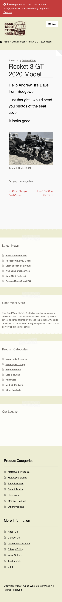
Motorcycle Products (16, 359)
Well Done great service (18, 270)
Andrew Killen (29, 60)
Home (6, 41)
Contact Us (14, 537)
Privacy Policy (15, 549)
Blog (10, 566)
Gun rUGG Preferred (16, 275)
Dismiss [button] (7, 12)
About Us (13, 531)
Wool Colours (15, 555)
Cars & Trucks (13, 374)
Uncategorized (18, 41)
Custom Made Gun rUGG (18, 281)
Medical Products (14, 384)
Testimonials (14, 561)
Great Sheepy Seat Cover (18, 193)
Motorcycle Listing (15, 364)
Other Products (13, 389)
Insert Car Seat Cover (45, 193)
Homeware (11, 379)
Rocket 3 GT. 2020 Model (18, 260)
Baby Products (13, 369)
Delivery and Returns (19, 543)
